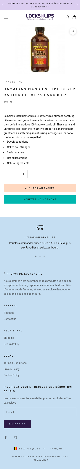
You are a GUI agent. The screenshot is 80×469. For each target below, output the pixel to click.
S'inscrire (17, 424)
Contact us (10, 318)
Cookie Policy (11, 375)
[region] (40, 237)
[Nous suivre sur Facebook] (5, 438)
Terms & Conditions (15, 362)
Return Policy (11, 344)
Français (56, 448)
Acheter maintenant (39, 199)
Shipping (9, 337)
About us (9, 312)
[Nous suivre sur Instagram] (15, 438)
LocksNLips (13, 82)
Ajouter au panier (40, 188)
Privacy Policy (12, 369)
